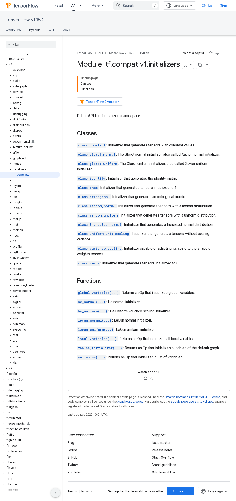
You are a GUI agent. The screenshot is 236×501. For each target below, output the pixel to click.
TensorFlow (84, 53)
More (95, 5)
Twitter (73, 465)
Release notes (162, 450)
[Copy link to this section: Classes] (101, 134)
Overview (13, 30)
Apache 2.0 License (130, 401)
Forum (72, 450)
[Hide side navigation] (55, 492)
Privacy (86, 491)
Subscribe (181, 491)
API (73, 5)
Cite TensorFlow (163, 472)
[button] (30, 64)
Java (66, 30)
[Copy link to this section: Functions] (106, 281)
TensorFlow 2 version (102, 102)
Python (34, 30)
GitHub (207, 5)
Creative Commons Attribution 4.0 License (192, 397)
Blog (71, 443)
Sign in (225, 5)
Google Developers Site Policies (192, 401)
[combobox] (136, 5)
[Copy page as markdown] (200, 65)
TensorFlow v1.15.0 (25, 20)
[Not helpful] (217, 53)
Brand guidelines (164, 465)
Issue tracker (161, 443)
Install (58, 5)
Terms (72, 491)
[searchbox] (31, 44)
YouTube (74, 472)
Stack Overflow (163, 457)
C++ (51, 30)
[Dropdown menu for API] (81, 5)
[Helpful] (210, 53)
